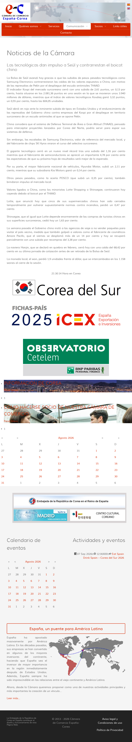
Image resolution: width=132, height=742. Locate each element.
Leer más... (13, 698)
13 (59, 463)
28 (78, 476)
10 (2, 463)
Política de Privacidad (110, 730)
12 (40, 463)
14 (78, 463)
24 (2, 476)
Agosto (62, 438)
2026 (71, 438)
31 (2, 482)
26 (40, 476)
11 (21, 463)
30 (115, 476)
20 (59, 470)
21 (78, 470)
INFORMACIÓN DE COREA (32, 383)
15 (97, 463)
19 (40, 470)
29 (97, 476)
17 (2, 470)
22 (97, 470)
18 (21, 470)
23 (115, 470)
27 (59, 476)
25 (21, 476)
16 (115, 463)
